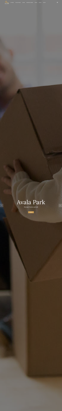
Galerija (36, 2)
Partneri (40, 2)
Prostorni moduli (18, 2)
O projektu (12, 2)
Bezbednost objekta (30, 2)
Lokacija (23, 2)
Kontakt (44, 2)
